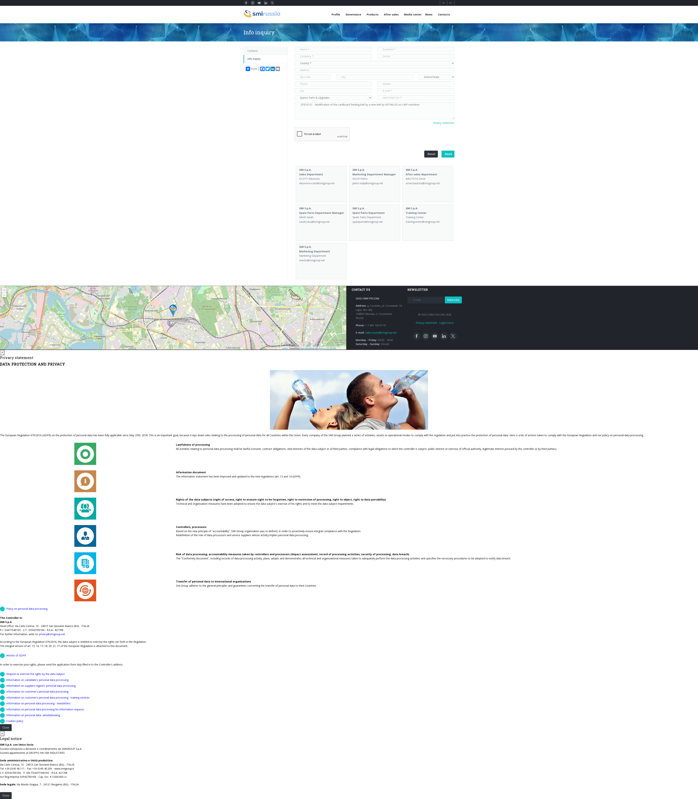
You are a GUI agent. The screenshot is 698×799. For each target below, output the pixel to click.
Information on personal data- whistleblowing (33, 715)
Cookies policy (14, 721)
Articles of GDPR (16, 655)
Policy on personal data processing (26, 608)
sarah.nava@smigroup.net (314, 221)
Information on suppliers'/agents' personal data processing (41, 685)
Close (5, 727)
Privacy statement (443, 123)
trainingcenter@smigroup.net (423, 221)
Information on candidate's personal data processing (37, 680)
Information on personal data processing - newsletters (38, 703)
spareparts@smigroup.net (367, 221)
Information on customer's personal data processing (37, 691)
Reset (432, 154)
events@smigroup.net (312, 260)
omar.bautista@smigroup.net (423, 183)
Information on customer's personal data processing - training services (48, 697)
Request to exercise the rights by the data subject (35, 674)
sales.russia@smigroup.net (381, 332)
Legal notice (446, 322)
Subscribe (453, 300)
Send (448, 154)
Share (254, 68)
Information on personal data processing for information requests (45, 709)
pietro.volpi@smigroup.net (367, 183)
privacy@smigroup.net (52, 634)
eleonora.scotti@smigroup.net (317, 183)
